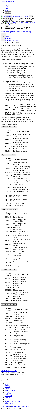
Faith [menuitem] (7, 26)
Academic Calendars (11, 40)
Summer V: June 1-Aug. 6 (9, 304)
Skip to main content (7, 2)
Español (8, 12)
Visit (6, 7)
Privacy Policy (5, 406)
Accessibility (25, 406)
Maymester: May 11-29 (8, 155)
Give (6, 9)
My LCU (8, 394)
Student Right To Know (12, 401)
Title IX (7, 383)
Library (7, 399)
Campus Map (9, 396)
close (31, 16)
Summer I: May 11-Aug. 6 (9, 126)
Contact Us (13, 371)
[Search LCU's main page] (16, 32)
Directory (8, 388)
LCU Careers (9, 403)
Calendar (7, 392)
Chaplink (8, 397)
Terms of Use (15, 406)
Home (7, 37)
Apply (7, 5)
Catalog (7, 387)
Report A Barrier (10, 390)
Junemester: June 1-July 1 (9, 209)
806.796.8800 (5, 371)
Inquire (7, 10)
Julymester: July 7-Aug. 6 (9, 269)
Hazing (7, 385)
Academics (8, 38)
